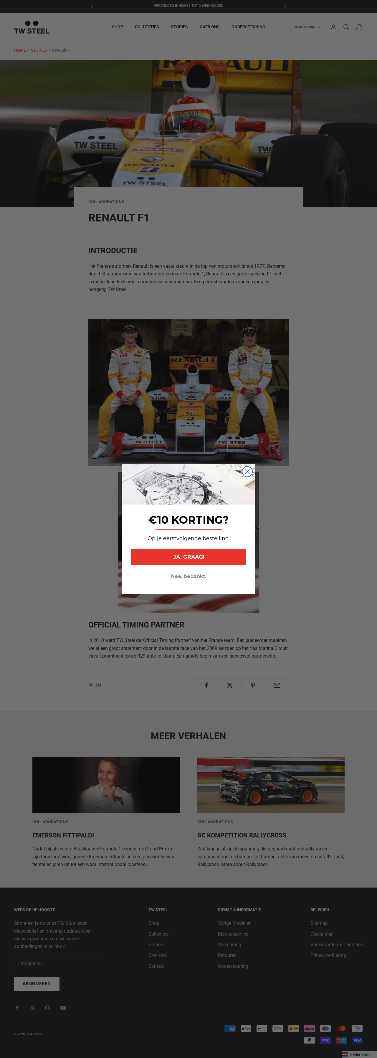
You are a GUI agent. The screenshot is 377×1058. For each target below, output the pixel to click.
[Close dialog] (247, 471)
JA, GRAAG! (188, 557)
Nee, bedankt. (188, 576)
